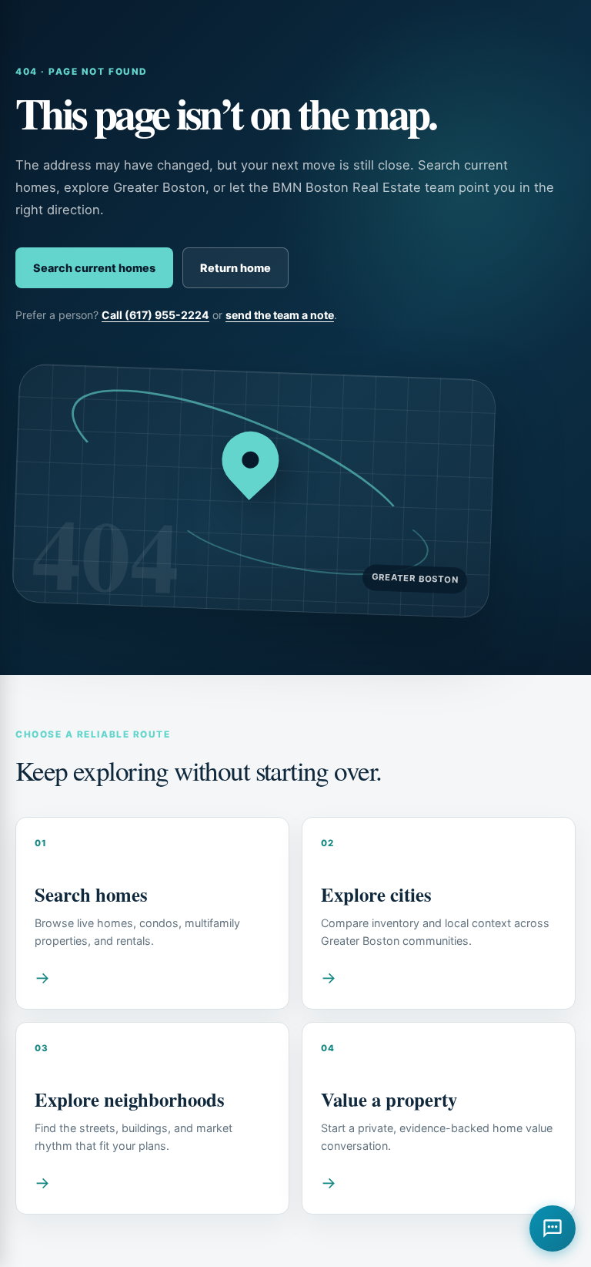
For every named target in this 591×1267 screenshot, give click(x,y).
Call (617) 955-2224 (155, 314)
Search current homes (94, 267)
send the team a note (279, 314)
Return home (235, 267)
